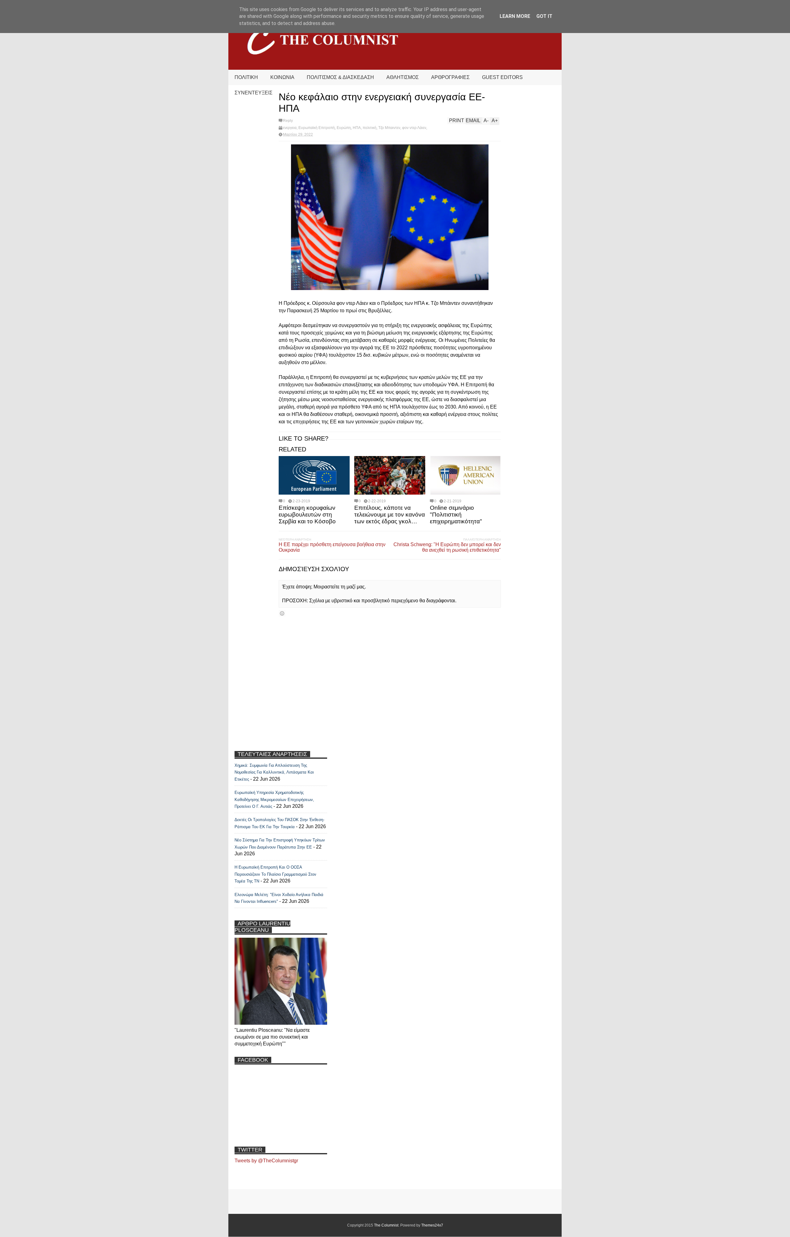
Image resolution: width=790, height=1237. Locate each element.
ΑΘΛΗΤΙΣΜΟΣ (402, 77)
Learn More (515, 16)
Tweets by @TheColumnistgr (266, 1160)
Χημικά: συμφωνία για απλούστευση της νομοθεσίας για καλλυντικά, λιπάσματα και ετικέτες (274, 772)
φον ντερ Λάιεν (414, 128)
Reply (288, 120)
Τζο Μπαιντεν (389, 128)
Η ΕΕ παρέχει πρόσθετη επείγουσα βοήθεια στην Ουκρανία (332, 547)
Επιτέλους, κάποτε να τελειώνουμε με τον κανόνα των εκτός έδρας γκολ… (389, 514)
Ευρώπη (344, 128)
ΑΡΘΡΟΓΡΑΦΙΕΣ (450, 77)
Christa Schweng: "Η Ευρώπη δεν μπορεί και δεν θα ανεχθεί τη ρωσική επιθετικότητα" (447, 547)
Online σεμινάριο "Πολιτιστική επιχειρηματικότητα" (456, 514)
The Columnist (386, 1225)
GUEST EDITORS (502, 77)
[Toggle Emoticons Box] (282, 613)
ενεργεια (290, 128)
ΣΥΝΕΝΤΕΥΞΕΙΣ (253, 92)
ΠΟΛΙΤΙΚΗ (246, 77)
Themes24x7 (432, 1225)
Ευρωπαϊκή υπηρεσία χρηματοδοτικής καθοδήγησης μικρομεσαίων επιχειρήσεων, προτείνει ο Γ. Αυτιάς (274, 799)
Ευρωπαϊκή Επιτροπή (316, 128)
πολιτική (369, 128)
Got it (544, 16)
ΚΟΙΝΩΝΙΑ (282, 77)
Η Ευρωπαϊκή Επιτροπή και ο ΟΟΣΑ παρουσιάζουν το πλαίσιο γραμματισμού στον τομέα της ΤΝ (275, 874)
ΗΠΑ (357, 128)
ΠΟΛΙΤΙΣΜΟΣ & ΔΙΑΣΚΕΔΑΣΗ (340, 77)
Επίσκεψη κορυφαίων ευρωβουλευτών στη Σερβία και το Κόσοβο (307, 514)
